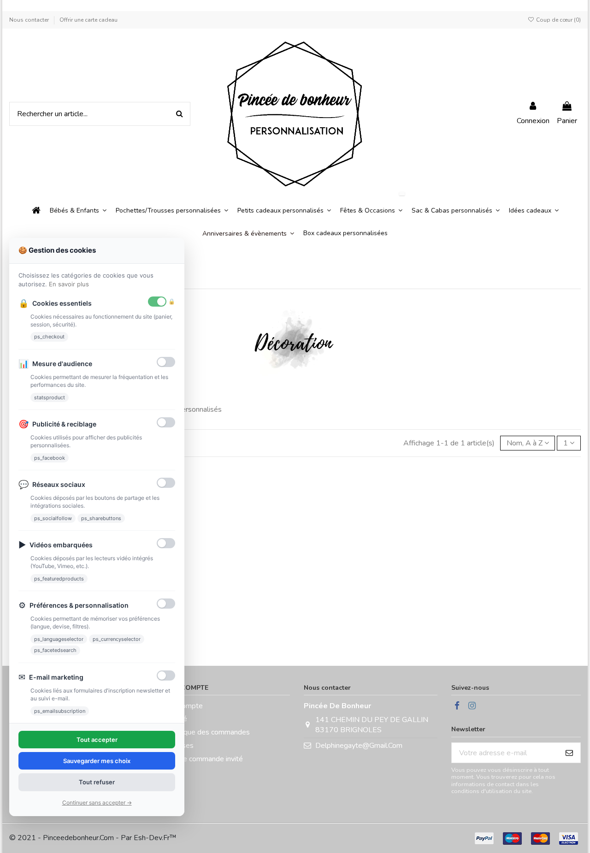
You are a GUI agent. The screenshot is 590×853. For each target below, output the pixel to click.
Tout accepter (97, 739)
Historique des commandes (206, 732)
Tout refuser (97, 782)
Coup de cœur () (558, 20)
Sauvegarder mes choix (96, 760)
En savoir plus (69, 284)
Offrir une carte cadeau (88, 20)
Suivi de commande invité (202, 759)
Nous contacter (29, 20)
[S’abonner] (569, 753)
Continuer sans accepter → (97, 802)
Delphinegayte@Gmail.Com (358, 745)
